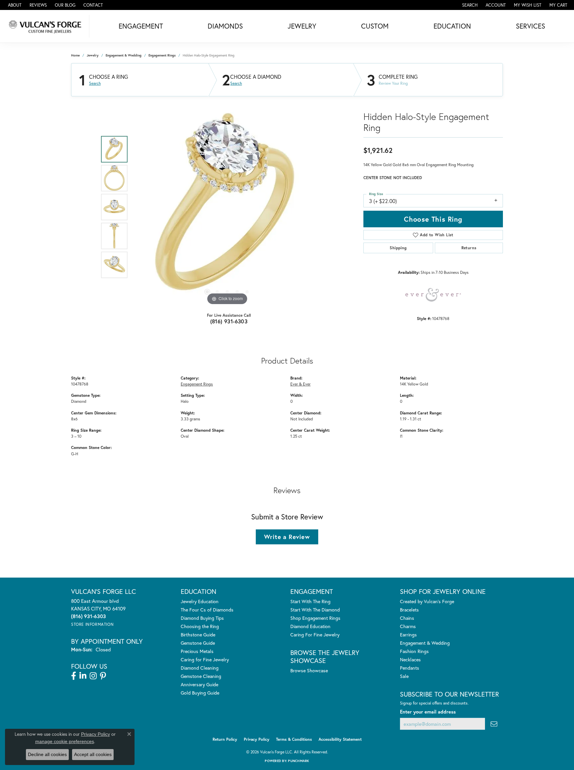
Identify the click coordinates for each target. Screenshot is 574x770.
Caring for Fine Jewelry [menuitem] (205, 659)
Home (75, 55)
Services (530, 26)
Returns (469, 247)
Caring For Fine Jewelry (314, 634)
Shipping (398, 247)
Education (452, 26)
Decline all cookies (47, 754)
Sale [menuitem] (404, 676)
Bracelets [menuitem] (409, 609)
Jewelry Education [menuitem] (200, 601)
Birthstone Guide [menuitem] (198, 634)
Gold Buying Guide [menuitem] (200, 693)
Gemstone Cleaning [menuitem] (201, 676)
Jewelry (302, 26)
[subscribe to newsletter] (494, 724)
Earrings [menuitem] (408, 634)
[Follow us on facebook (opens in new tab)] (73, 676)
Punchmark (298, 761)
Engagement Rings (162, 55)
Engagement (141, 26)
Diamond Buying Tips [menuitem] (202, 618)
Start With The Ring (310, 601)
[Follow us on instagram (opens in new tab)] (93, 676)
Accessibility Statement (340, 739)
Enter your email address (428, 712)
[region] (227, 207)
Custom (375, 26)
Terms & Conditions (294, 739)
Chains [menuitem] (407, 618)
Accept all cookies (93, 754)
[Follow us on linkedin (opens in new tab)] (82, 676)
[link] (14, 5)
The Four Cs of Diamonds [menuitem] (207, 609)
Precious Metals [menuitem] (197, 651)
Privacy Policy (256, 739)
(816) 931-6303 (229, 321)
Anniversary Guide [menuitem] (199, 684)
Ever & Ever (300, 383)
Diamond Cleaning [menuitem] (200, 668)
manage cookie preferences (64, 741)
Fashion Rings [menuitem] (414, 651)
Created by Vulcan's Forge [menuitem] (427, 601)
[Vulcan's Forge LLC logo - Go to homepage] (46, 26)
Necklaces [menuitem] (410, 659)
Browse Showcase (309, 670)
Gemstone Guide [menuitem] (198, 643)
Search (95, 83)
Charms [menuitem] (408, 626)
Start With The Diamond (315, 609)
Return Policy (225, 739)
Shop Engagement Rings (315, 618)
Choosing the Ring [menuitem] (200, 626)
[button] (469, 5)
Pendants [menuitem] (409, 668)
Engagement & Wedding (124, 55)
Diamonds (225, 26)
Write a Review (287, 537)
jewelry (93, 55)
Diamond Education (310, 626)
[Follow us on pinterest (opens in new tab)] (103, 676)
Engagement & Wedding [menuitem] (425, 643)
